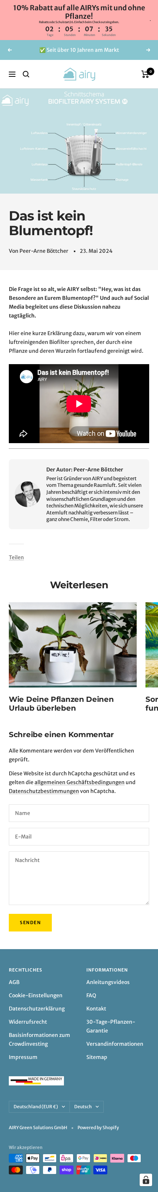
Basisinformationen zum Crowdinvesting (39, 1039)
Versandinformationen (114, 1044)
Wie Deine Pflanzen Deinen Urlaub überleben (61, 703)
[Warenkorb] (145, 74)
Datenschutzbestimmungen (44, 791)
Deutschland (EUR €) (36, 1106)
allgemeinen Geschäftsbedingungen (80, 782)
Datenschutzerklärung (37, 1008)
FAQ (91, 995)
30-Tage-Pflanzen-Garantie (110, 1026)
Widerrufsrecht (28, 1022)
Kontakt (96, 1008)
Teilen (16, 557)
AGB (14, 982)
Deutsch (83, 1106)
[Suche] (26, 74)
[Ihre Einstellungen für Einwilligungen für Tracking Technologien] (146, 1180)
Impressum (23, 1057)
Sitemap (96, 1057)
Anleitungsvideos (108, 982)
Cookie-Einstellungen (35, 995)
